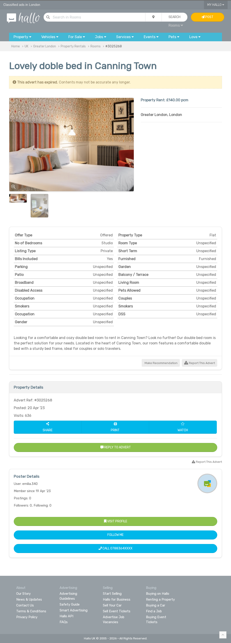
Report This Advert (201, 363)
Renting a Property (160, 599)
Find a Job (154, 611)
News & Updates (29, 599)
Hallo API (66, 616)
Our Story (23, 594)
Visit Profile (116, 521)
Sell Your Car (112, 605)
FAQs (64, 622)
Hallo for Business (116, 599)
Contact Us (25, 605)
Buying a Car (155, 605)
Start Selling (112, 594)
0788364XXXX (121, 548)
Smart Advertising (74, 610)
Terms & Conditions (31, 611)
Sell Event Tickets (116, 611)
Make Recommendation (161, 363)
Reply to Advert (117, 447)
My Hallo (214, 5)
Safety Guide (70, 604)
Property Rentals (73, 46)
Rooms (95, 46)
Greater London (44, 46)
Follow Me (115, 535)
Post (209, 17)
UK (26, 46)
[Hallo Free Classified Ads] (23, 18)
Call (117, 548)
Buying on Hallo (157, 594)
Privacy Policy (26, 617)
